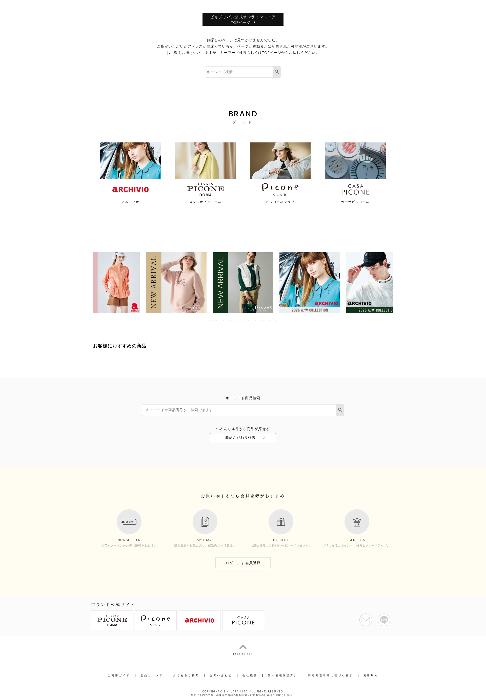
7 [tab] (227, 320)
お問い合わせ (221, 675)
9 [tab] (234, 320)
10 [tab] (238, 320)
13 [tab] (248, 320)
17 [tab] (262, 320)
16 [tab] (259, 320)
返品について (151, 675)
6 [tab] (223, 320)
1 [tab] (206, 320)
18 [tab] (266, 320)
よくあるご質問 (186, 675)
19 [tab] (270, 320)
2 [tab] (209, 320)
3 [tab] (213, 320)
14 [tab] (252, 320)
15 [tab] (255, 320)
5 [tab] (220, 320)
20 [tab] (273, 320)
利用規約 (370, 675)
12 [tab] (245, 320)
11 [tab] (241, 320)
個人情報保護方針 (283, 675)
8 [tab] (231, 320)
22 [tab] (280, 320)
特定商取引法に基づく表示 (330, 675)
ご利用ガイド (119, 675)
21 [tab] (277, 320)
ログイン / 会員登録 (243, 562)
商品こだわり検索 (240, 437)
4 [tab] (216, 320)
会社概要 (249, 675)
